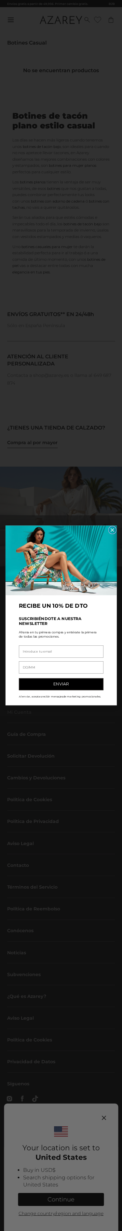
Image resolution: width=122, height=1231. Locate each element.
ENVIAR (61, 684)
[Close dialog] (112, 530)
